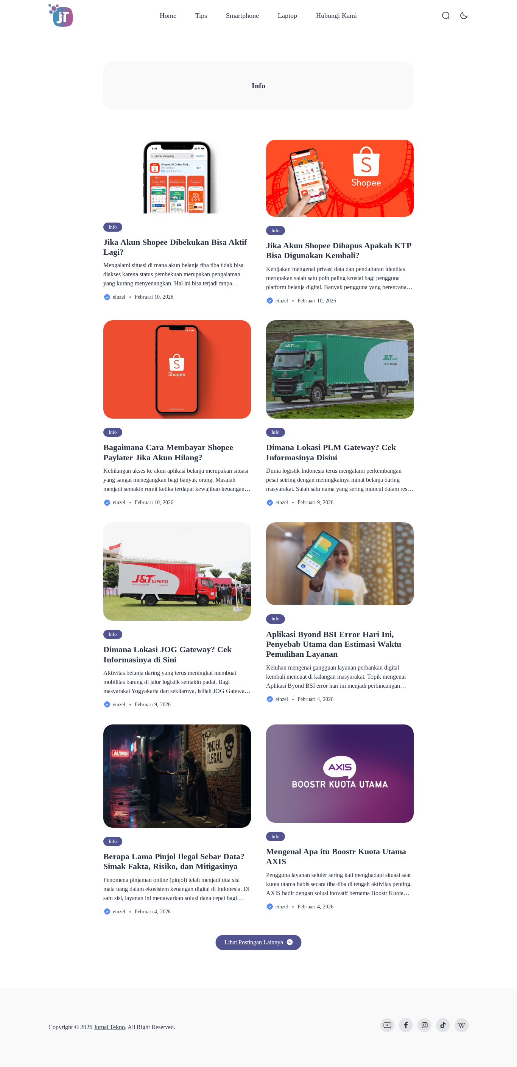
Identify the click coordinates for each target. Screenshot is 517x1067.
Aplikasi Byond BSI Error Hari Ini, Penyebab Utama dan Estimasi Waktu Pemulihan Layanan (333, 644)
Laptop (287, 15)
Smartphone (242, 15)
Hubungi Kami (336, 15)
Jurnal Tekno (109, 1027)
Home (168, 15)
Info (113, 227)
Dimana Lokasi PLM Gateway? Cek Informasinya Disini (331, 452)
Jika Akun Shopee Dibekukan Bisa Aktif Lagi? (175, 247)
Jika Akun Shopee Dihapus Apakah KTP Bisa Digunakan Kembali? (338, 250)
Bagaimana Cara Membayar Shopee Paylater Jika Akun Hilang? (168, 452)
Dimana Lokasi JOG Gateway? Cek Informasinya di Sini (167, 654)
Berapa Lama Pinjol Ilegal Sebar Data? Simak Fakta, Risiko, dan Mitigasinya (173, 861)
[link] (387, 1025)
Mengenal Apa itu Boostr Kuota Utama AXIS (336, 856)
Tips (201, 15)
